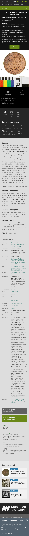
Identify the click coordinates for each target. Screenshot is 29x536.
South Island (14, 262)
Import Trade (14, 401)
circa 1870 (14, 264)
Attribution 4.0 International (8, 103)
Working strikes (15, 300)
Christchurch (14, 260)
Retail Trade (21, 401)
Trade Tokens (14, 291)
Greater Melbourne (16, 268)
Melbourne (21, 266)
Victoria (24, 268)
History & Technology (16, 303)
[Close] (27, 520)
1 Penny (13, 289)
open (12, 444)
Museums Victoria (14, 1)
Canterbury (21, 260)
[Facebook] (4, 428)
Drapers (21, 399)
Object (13, 308)
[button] (14, 8)
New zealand (21, 299)
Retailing (13, 402)
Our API (16, 4)
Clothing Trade (15, 399)
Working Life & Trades (16, 246)
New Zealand (21, 262)
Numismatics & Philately (17, 244)
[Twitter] (7, 428)
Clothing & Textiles (16, 243)
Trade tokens (14, 299)
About (23, 4)
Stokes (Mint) (14, 266)
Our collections (7, 4)
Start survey (6, 533)
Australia (13, 269)
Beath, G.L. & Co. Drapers (17, 258)
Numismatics (14, 305)
